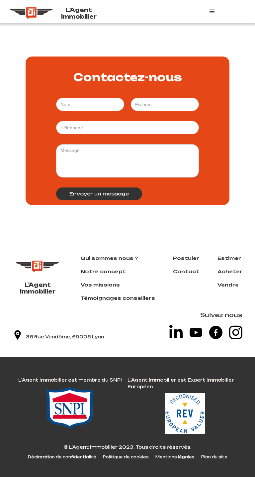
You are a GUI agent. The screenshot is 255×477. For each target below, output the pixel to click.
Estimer (229, 258)
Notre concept (103, 271)
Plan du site (214, 457)
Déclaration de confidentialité (62, 457)
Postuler (186, 258)
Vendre (228, 285)
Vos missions (100, 285)
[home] (31, 12)
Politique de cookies (126, 457)
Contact (186, 271)
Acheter (229, 271)
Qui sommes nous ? (109, 258)
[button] (225, 12)
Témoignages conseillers (118, 298)
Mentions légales (175, 457)
